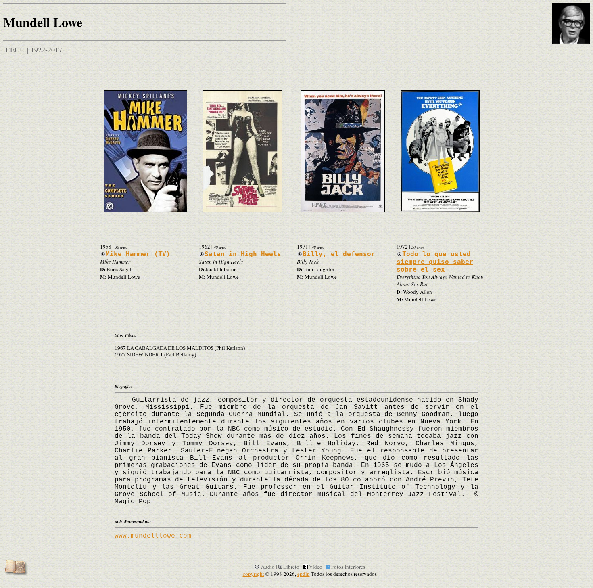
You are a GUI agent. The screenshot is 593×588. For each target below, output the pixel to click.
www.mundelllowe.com (153, 535)
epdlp (303, 574)
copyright (253, 574)
